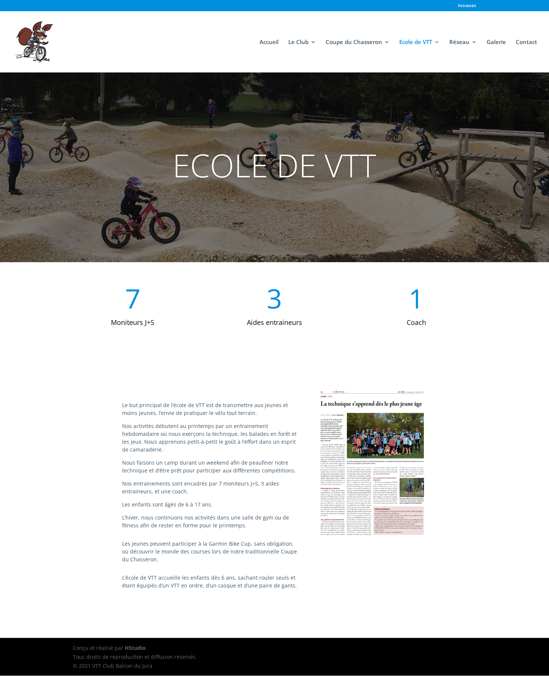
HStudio (135, 647)
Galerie (496, 42)
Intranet (467, 6)
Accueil (269, 42)
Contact (526, 42)
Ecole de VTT (415, 42)
